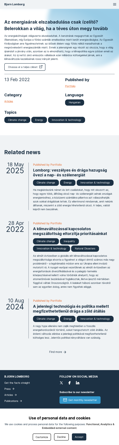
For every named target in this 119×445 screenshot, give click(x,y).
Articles (8, 101)
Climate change (17, 119)
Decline (61, 436)
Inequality (69, 241)
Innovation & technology (66, 119)
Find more (55, 351)
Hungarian (75, 102)
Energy (39, 119)
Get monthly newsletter (82, 400)
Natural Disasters (85, 248)
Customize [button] (42, 437)
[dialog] (59, 427)
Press (7, 388)
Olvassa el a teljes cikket (22, 67)
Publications (11, 401)
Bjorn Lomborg (14, 4)
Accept (79, 436)
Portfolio (70, 86)
